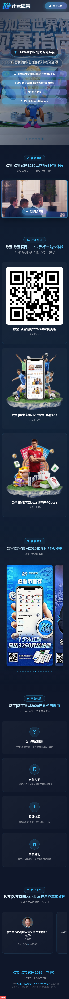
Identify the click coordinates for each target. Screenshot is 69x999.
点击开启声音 (36, 211)
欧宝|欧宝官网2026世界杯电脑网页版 (36, 74)
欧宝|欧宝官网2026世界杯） (34, 973)
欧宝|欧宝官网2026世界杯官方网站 (33, 983)
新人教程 (36, 92)
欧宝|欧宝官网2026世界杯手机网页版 (35, 83)
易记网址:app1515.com (36, 101)
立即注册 (58, 5)
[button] (17, 671)
